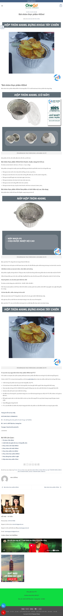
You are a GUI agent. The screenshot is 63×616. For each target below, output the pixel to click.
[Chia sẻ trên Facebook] (27, 464)
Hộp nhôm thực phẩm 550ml (10, 459)
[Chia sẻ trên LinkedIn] (38, 464)
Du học (17, 611)
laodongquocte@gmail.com (12, 531)
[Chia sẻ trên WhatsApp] (24, 464)
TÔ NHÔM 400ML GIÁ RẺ (26, 471)
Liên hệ (55, 611)
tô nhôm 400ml (35, 470)
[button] (2, 6)
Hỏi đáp (33, 611)
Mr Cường (37, 18)
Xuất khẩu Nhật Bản (41, 611)
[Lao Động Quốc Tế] (31, 5)
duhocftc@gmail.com (17, 524)
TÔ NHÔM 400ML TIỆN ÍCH (38, 471)
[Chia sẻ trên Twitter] (30, 464)
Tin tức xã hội (33, 11)
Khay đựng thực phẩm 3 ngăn (11, 456)
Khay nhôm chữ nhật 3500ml (10, 448)
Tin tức (28, 11)
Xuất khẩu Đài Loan (25, 611)
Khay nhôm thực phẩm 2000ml (11, 453)
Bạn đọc (50, 611)
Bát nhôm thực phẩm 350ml (51, 487)
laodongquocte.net (24, 528)
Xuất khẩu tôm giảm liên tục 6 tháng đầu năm (15, 443)
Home (7, 611)
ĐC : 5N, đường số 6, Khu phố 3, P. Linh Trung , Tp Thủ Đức (16, 420)
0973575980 (11, 520)
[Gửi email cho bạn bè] (33, 464)
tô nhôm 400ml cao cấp (44, 470)
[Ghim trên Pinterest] (35, 464)
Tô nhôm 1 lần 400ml (8, 440)
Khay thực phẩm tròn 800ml (10, 451)
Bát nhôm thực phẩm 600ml (11, 487)
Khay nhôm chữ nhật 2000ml (10, 445)
